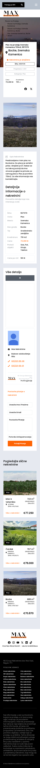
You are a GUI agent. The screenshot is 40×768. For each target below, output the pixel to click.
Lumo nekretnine (26, 700)
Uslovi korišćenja (30, 646)
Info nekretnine (25, 674)
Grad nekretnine (9, 671)
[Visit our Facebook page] (9, 642)
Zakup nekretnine (26, 698)
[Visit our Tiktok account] (31, 642)
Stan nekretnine (9, 687)
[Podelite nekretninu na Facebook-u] (26, 89)
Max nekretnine (25, 690)
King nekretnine (8, 692)
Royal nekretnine (9, 676)
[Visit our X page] (22, 642)
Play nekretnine (8, 690)
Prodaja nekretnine (10, 700)
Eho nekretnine (25, 682)
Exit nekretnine (25, 687)
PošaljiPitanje (20, 443)
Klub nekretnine (9, 682)
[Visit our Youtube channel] (18, 642)
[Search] (21, 4)
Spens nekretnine (9, 684)
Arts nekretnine (8, 695)
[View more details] (20, 278)
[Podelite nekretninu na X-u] (31, 89)
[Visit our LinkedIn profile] (26, 642)
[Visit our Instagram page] (13, 642)
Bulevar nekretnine (27, 676)
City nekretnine (25, 671)
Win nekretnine (25, 684)
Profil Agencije (26, 381)
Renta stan (7, 698)
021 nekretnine (8, 674)
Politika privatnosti (11, 646)
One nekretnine (25, 695)
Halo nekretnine (26, 679)
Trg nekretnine (25, 692)
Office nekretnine (9, 679)
